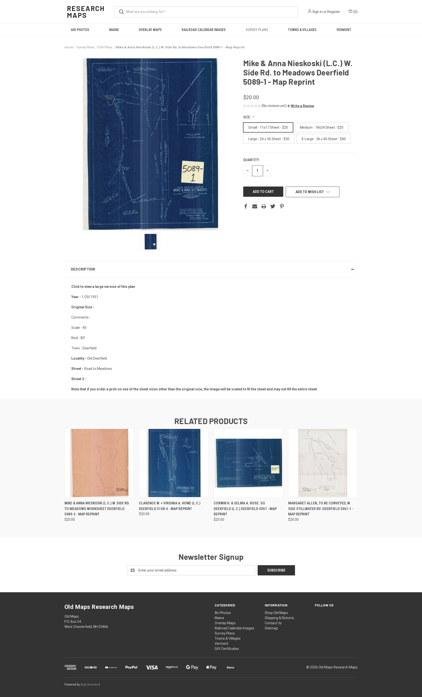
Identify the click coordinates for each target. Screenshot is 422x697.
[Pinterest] (281, 206)
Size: (247, 117)
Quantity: (251, 160)
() (355, 12)
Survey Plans (257, 30)
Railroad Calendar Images (204, 30)
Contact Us (273, 623)
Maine (114, 30)
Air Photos (80, 30)
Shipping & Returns (279, 618)
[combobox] (206, 11)
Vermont (344, 30)
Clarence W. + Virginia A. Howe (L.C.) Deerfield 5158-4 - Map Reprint (169, 506)
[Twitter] (272, 206)
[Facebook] (245, 206)
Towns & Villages (302, 30)
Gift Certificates (227, 649)
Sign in (317, 12)
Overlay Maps (150, 30)
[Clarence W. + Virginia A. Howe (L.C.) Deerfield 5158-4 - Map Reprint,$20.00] (173, 463)
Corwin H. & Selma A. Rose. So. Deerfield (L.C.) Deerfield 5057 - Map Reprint (245, 508)
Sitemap (271, 628)
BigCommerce (90, 684)
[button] (300, 106)
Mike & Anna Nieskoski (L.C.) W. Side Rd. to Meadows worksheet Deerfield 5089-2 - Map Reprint (97, 508)
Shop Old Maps (276, 613)
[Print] (263, 206)
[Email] (254, 206)
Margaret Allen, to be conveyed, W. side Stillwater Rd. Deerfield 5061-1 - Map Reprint (320, 508)
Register (333, 12)
